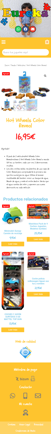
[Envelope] (32, 29)
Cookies (11, 424)
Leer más (12, 244)
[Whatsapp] (18, 29)
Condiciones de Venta (25, 430)
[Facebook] (25, 29)
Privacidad (38, 424)
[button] (3, 42)
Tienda (13, 65)
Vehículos (21, 65)
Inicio (7, 65)
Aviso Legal (24, 424)
